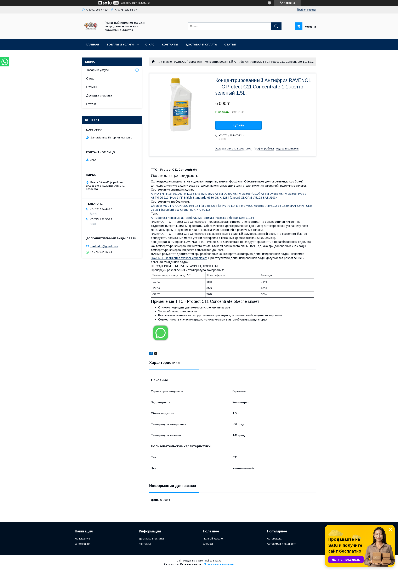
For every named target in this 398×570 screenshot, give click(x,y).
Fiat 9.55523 (207, 205)
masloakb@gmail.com (104, 246)
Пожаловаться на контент (219, 564)
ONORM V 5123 (252, 197)
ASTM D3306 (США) (247, 193)
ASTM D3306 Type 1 (293, 193)
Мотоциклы (206, 217)
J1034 (250, 217)
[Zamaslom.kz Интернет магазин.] (91, 33)
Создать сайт (129, 2)
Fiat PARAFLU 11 (227, 205)
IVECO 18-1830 (279, 205)
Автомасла (274, 538)
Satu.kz (217, 560)
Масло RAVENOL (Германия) (182, 61)
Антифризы (159, 217)
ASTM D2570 (206, 193)
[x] (155, 354)
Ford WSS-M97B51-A (253, 205)
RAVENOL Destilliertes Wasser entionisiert (179, 258)
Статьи (230, 44)
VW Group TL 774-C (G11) (192, 209)
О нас (149, 44)
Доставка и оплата (201, 44)
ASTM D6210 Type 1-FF (167, 197)
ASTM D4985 (270, 193)
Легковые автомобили (183, 217)
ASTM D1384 (187, 193)
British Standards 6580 (199, 197)
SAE (242, 217)
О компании (82, 543)
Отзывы (91, 87)
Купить (238, 125)
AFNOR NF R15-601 (164, 193)
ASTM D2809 (224, 193)
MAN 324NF (298, 205)
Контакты (170, 44)
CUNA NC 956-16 (187, 205)
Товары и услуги (120, 44)
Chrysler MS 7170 (163, 205)
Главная (92, 44)
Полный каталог (213, 538)
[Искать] (276, 26)
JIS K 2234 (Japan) (228, 197)
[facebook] (151, 354)
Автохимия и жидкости (281, 543)
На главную (82, 538)
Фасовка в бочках (226, 217)
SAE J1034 (270, 197)
